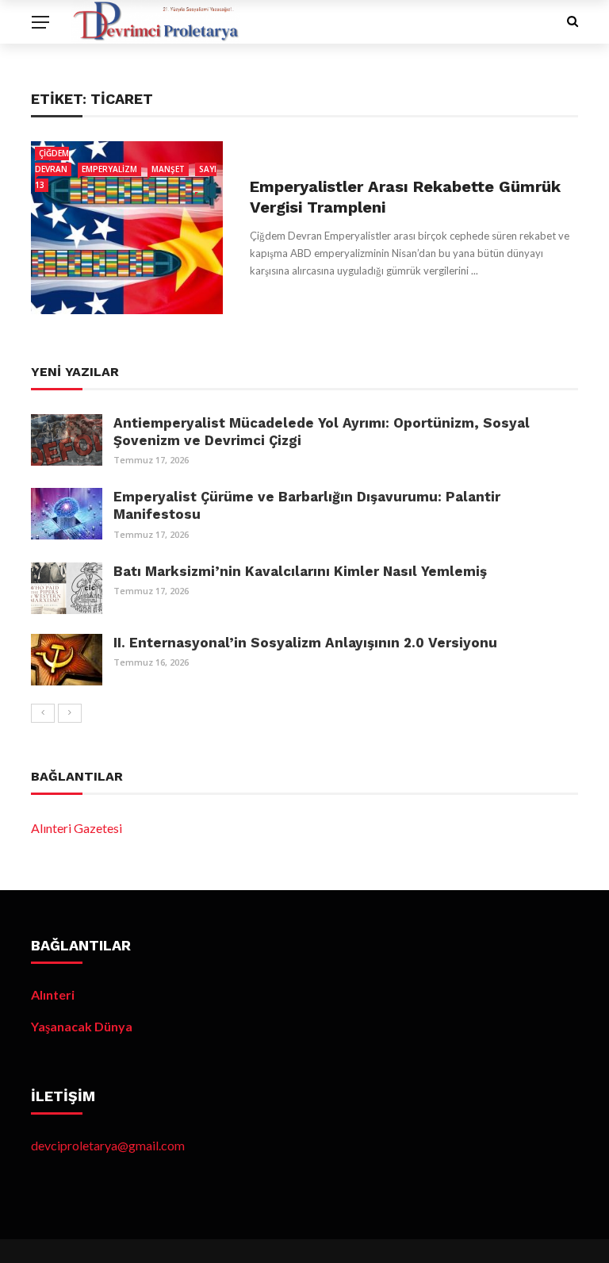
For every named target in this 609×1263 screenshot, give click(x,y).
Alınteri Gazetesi (76, 827)
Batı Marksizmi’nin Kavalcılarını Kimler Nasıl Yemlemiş (300, 571)
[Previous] (43, 713)
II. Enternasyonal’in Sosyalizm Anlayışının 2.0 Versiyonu (305, 643)
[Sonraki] (70, 713)
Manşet (168, 169)
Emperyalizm (109, 169)
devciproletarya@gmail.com (108, 1145)
